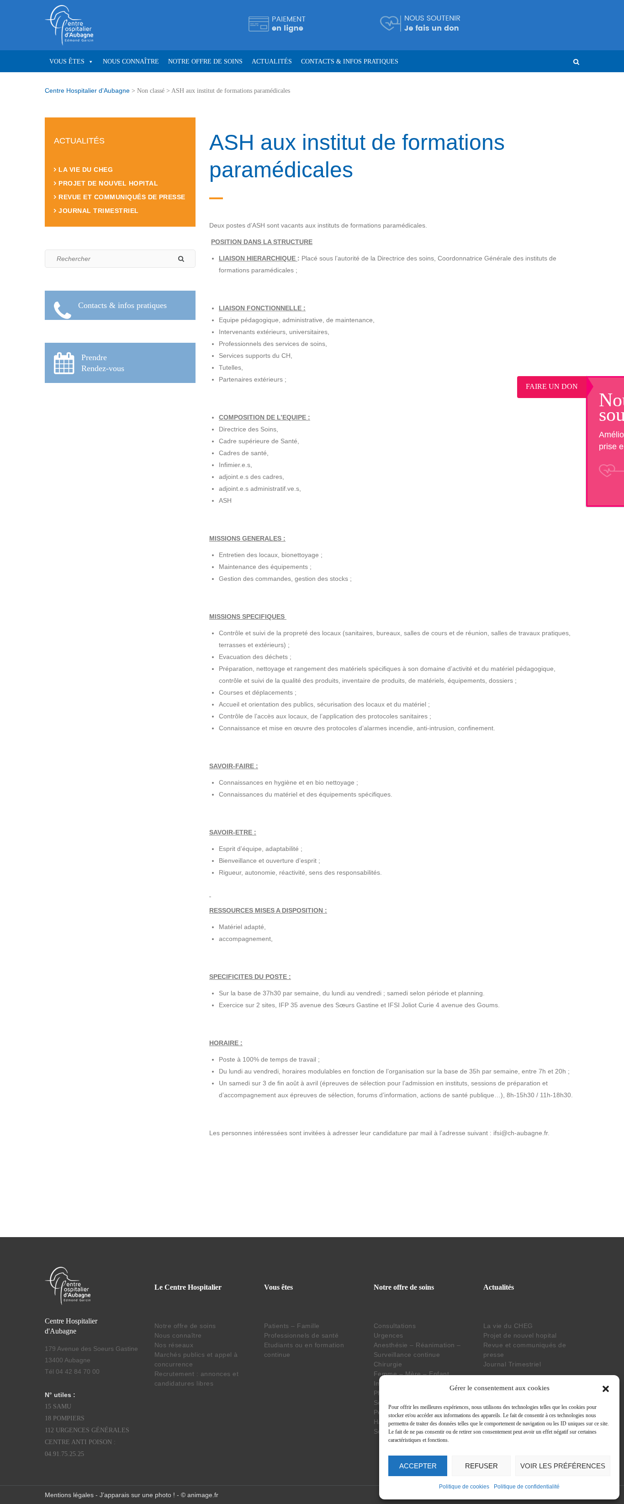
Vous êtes (67, 61)
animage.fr (202, 1495)
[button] (605, 1387)
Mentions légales (69, 1495)
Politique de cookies (464, 1486)
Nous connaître (131, 61)
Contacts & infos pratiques (349, 61)
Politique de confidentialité (527, 1486)
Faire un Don (590, 386)
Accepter (418, 1466)
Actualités (272, 61)
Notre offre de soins (205, 61)
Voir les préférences (562, 1466)
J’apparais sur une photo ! (137, 1495)
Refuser (481, 1466)
